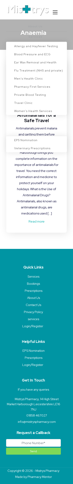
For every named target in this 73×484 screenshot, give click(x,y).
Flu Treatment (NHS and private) (38, 70)
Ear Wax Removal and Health (35, 62)
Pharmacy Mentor (40, 477)
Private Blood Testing (30, 95)
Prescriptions (33, 291)
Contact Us (33, 305)
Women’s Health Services (33, 111)
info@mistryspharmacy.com (37, 422)
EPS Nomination (26, 140)
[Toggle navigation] (55, 12)
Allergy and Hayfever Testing (36, 46)
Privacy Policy (33, 312)
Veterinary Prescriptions (32, 148)
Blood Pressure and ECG (32, 54)
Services (33, 277)
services (33, 319)
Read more (37, 221)
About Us (33, 298)
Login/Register (32, 326)
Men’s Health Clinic (28, 78)
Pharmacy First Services (32, 86)
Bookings (33, 284)
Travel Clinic (23, 103)
